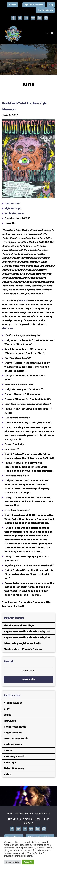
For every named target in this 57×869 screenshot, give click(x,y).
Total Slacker (12, 203)
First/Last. (8, 328)
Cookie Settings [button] (12, 862)
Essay (7, 714)
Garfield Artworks (14, 213)
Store (39, 819)
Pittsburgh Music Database (40, 837)
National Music (13, 744)
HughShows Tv (42, 814)
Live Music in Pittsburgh (20, 819)
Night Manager (12, 208)
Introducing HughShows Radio (22, 643)
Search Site (28, 679)
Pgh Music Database (33, 5)
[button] (46, 33)
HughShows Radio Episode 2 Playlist (27, 637)
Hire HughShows (45, 10)
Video (7, 774)
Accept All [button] (28, 862)
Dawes (23, 300)
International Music (16, 738)
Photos (8, 750)
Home (10, 814)
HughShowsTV (13, 732)
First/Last (10, 720)
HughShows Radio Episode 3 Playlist (27, 631)
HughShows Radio (15, 726)
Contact (28, 823)
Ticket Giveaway (14, 768)
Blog (51, 5)
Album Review (13, 702)
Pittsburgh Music (14, 756)
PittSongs (10, 762)
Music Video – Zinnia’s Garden (23, 649)
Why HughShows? (24, 814)
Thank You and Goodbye (19, 625)
